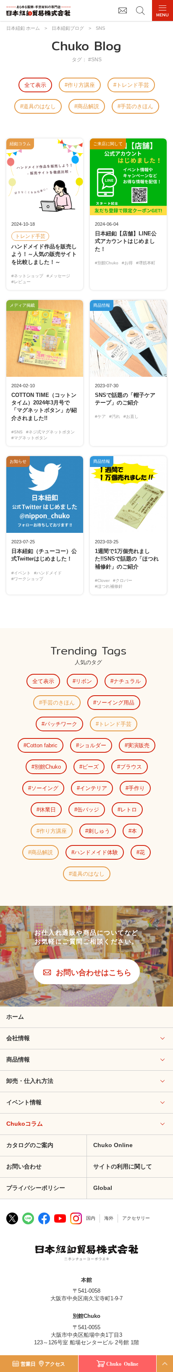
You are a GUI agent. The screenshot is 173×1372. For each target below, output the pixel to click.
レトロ (129, 809)
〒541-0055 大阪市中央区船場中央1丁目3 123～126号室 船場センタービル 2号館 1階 (86, 1335)
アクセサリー (136, 1218)
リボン (84, 681)
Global (102, 1187)
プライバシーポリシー (35, 1187)
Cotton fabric (42, 745)
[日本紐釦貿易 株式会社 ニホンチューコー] (38, 10)
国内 (90, 1218)
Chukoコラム (24, 1123)
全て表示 (35, 85)
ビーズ (90, 767)
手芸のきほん (137, 106)
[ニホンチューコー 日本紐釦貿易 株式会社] (86, 1253)
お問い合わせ (24, 1166)
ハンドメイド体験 (96, 852)
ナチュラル (127, 681)
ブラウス (131, 767)
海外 (108, 1218)
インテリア (93, 788)
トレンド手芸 (132, 85)
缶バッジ (88, 809)
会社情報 (18, 1038)
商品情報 (18, 1059)
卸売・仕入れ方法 (29, 1080)
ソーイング (44, 788)
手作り (136, 788)
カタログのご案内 (29, 1145)
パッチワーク (61, 724)
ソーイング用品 (115, 702)
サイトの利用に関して (122, 1166)
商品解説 (88, 106)
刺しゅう (99, 831)
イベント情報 (24, 1102)
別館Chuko (47, 767)
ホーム (15, 1016)
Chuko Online (113, 1145)
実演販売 (138, 745)
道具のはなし (39, 106)
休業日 (47, 809)
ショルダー (92, 745)
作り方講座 (81, 85)
